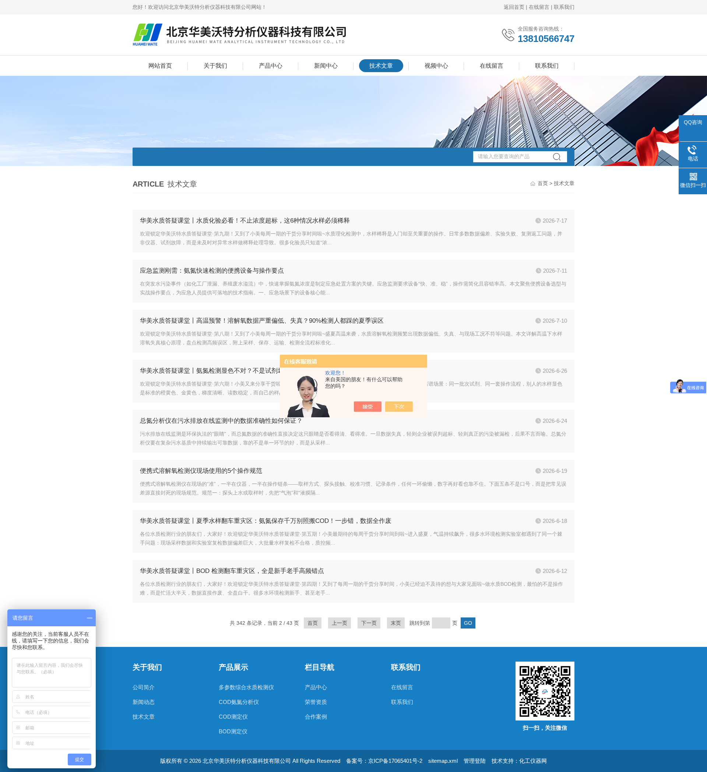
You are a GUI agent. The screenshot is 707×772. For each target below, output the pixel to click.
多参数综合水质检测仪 (246, 687)
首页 (543, 183)
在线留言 (539, 7)
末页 (396, 623)
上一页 (339, 623)
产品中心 (270, 66)
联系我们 (564, 7)
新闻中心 (326, 66)
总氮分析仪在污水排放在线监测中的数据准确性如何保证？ (221, 420)
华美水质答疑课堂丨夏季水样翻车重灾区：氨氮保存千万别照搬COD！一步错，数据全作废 (265, 520)
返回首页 (514, 7)
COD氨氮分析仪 (239, 702)
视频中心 (436, 66)
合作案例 (316, 716)
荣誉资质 (316, 702)
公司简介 (144, 687)
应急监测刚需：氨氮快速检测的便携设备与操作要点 (212, 270)
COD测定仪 (233, 716)
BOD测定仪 (233, 731)
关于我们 (215, 66)
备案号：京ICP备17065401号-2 (384, 761)
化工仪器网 (533, 761)
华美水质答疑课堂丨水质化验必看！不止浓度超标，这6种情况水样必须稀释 (245, 220)
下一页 (369, 623)
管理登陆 (475, 761)
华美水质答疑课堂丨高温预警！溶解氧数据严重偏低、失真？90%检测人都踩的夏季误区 (262, 320)
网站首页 (160, 66)
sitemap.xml (443, 761)
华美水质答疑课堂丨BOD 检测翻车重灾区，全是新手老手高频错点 (232, 570)
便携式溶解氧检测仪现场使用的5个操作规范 (201, 470)
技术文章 (381, 66)
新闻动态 (144, 702)
